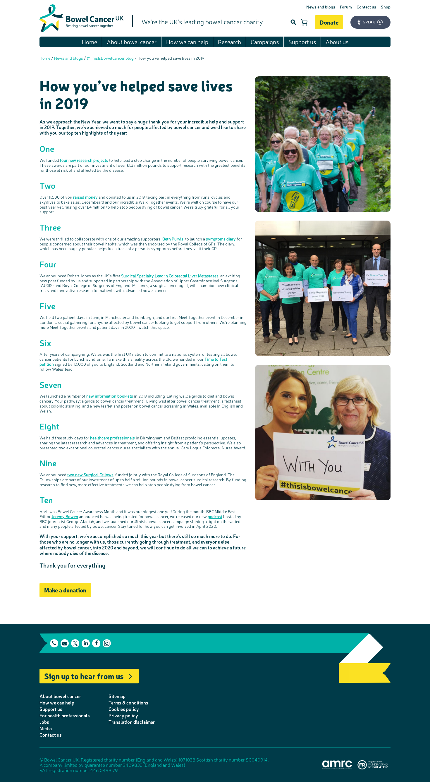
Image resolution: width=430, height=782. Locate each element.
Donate (329, 22)
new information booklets (109, 395)
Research (229, 42)
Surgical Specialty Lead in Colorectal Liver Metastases (170, 275)
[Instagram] (107, 643)
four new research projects (84, 160)
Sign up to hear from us (84, 676)
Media (45, 728)
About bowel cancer (131, 42)
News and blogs (320, 6)
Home (89, 42)
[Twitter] (75, 643)
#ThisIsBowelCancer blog (110, 58)
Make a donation (65, 590)
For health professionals (64, 715)
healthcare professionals (112, 437)
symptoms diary (221, 238)
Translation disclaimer (132, 722)
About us (337, 42)
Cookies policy (124, 709)
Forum (346, 6)
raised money (85, 197)
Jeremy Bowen (64, 516)
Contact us (366, 6)
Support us (302, 42)
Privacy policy (123, 715)
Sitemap (117, 696)
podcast (215, 516)
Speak (369, 22)
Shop (386, 6)
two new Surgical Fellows (90, 474)
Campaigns (265, 42)
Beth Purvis (172, 238)
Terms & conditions (128, 702)
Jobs (44, 722)
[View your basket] (304, 22)
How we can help (187, 42)
